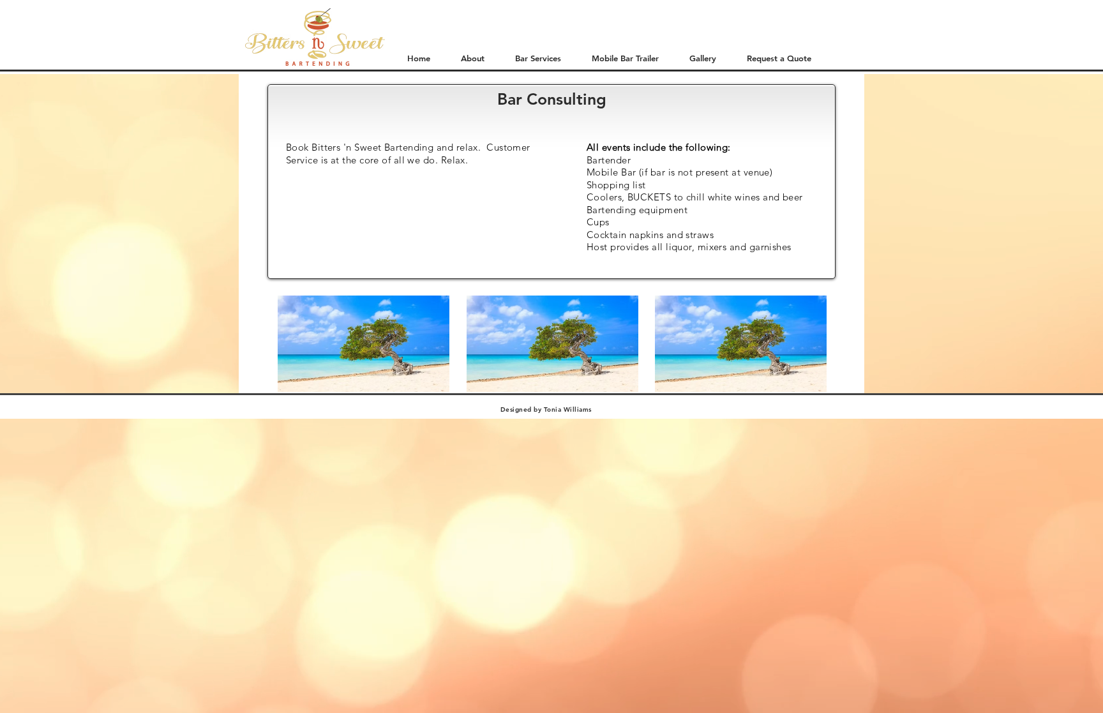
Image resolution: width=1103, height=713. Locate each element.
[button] (619, 58)
